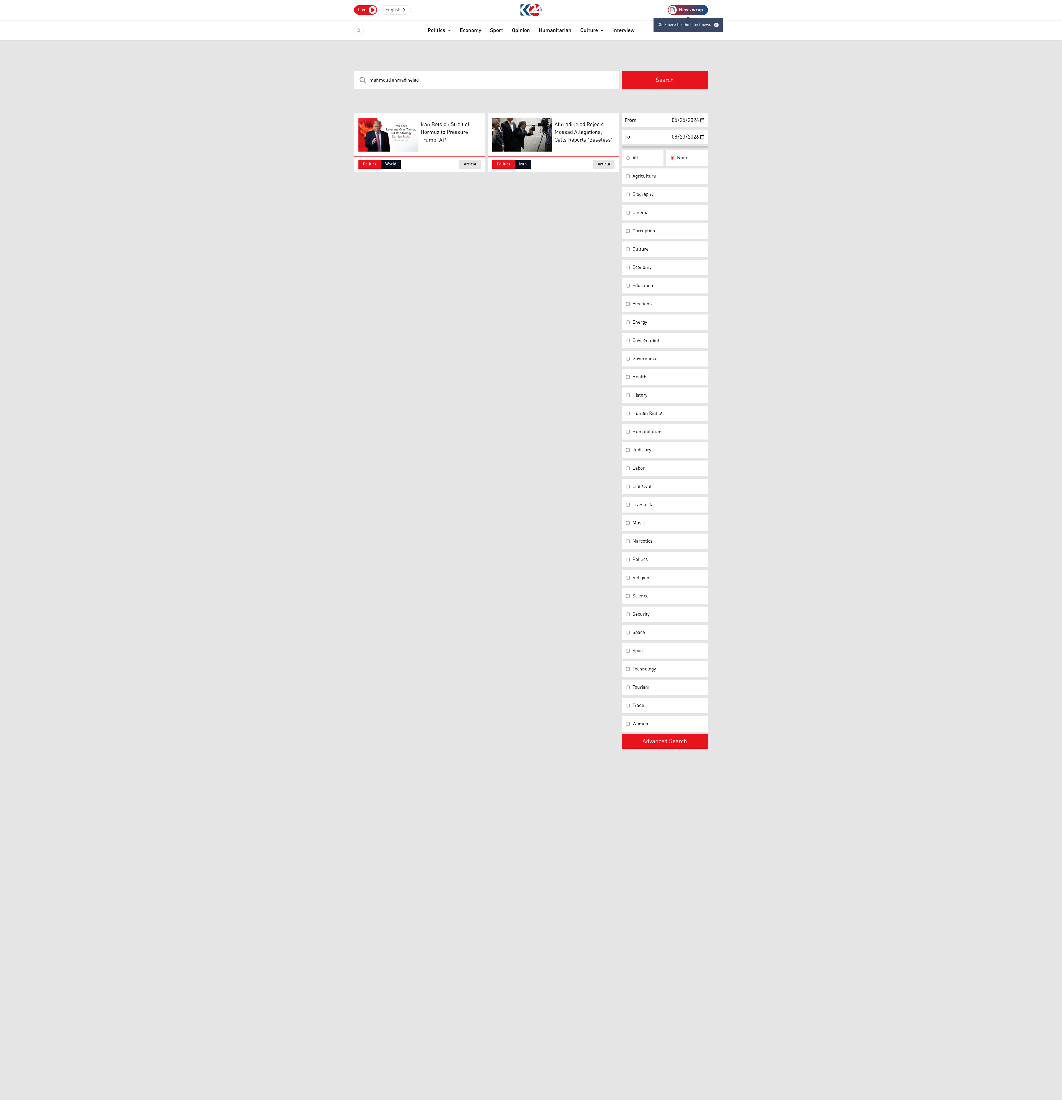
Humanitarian (555, 30)
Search (665, 80)
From (630, 120)
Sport (496, 30)
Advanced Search (664, 741)
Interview (623, 30)
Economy (470, 30)
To (627, 137)
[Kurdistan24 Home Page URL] (531, 10)
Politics (436, 30)
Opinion (521, 30)
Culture (589, 30)
